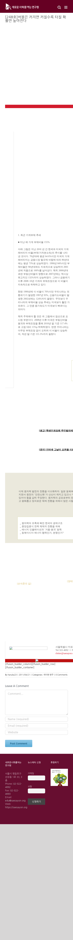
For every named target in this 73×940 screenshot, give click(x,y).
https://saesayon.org (16, 807)
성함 (30, 786)
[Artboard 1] (59, 770)
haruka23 (12, 675)
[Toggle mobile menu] (66, 7)
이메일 (31, 773)
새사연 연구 (48, 675)
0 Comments (61, 675)
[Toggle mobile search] (59, 7)
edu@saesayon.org (15, 800)
